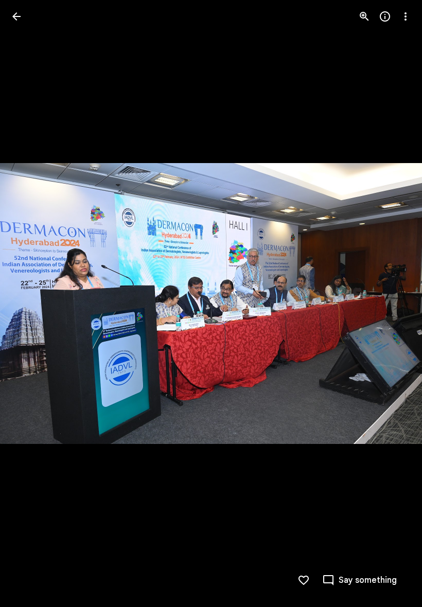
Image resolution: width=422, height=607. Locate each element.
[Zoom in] (364, 16)
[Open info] (385, 16)
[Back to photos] (16, 16)
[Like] (303, 580)
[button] (28, 303)
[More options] (405, 16)
